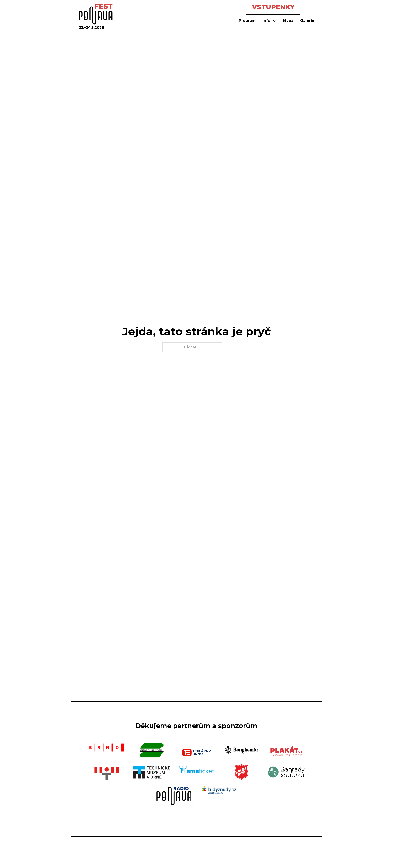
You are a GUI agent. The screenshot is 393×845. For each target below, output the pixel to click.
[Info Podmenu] (274, 20)
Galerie (307, 20)
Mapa (288, 20)
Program (247, 20)
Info (266, 20)
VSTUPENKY (273, 7)
